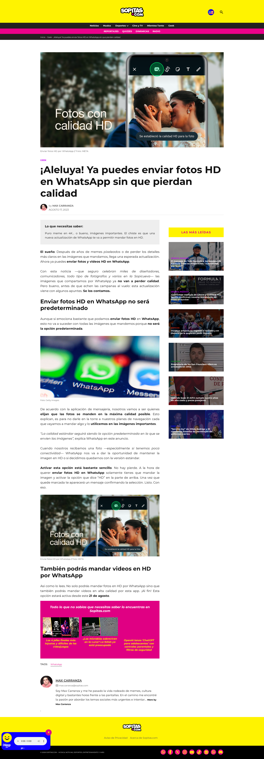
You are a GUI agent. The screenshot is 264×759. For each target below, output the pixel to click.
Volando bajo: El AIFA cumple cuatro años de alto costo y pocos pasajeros (194, 399)
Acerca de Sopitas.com (144, 737)
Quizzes (127, 31)
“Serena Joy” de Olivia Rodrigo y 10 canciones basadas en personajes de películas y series (191, 431)
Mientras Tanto (155, 25)
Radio (156, 31)
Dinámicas (142, 31)
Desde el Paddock (180, 258)
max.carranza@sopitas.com (73, 685)
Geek (171, 25)
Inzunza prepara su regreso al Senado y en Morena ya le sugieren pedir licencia (195, 332)
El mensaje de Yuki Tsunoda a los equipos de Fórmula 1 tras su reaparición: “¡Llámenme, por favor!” (196, 263)
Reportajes (111, 31)
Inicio (42, 37)
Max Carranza (62, 205)
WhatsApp (56, 664)
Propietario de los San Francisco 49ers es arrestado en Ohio (194, 365)
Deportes (120, 25)
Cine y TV (137, 25)
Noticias (94, 25)
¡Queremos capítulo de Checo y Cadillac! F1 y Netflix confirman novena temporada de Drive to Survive (196, 297)
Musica (107, 25)
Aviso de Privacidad (116, 737)
